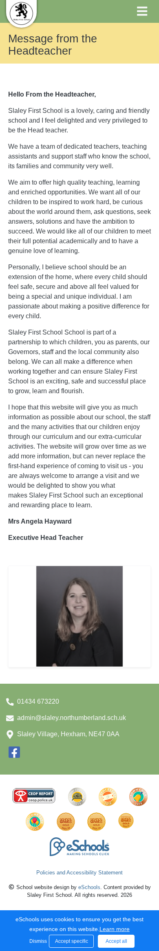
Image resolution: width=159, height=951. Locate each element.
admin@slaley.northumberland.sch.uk (71, 717)
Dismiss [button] (37, 941)
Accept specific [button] (71, 941)
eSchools (89, 887)
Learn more (114, 929)
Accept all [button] (116, 941)
